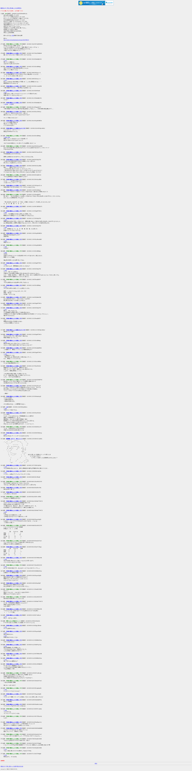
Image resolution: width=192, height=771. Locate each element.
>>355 (5, 635)
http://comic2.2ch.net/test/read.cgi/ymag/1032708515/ (16, 40)
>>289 (8, 137)
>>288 (5, 137)
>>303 (5, 264)
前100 (18, 766)
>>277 (5, 92)
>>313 (5, 342)
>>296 (5, 408)
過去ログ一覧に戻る (6, 766)
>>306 (5, 246)
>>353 (5, 616)
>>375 (5, 749)
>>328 (5, 466)
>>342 (5, 559)
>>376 (5, 755)
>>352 (5, 627)
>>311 (5, 309)
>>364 (5, 689)
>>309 (5, 270)
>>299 (5, 252)
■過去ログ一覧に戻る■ (7, 8)
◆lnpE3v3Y (14, 438)
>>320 (5, 354)
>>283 (10, 104)
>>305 (5, 241)
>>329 (5, 434)
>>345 (5, 566)
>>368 (5, 710)
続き (96, 763)
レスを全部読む (17, 8)
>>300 (5, 212)
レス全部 (14, 766)
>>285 (5, 104)
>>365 (5, 695)
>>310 (5, 286)
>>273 (5, 60)
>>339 (5, 512)
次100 (21, 766)
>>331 (5, 472)
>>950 (12, 35)
